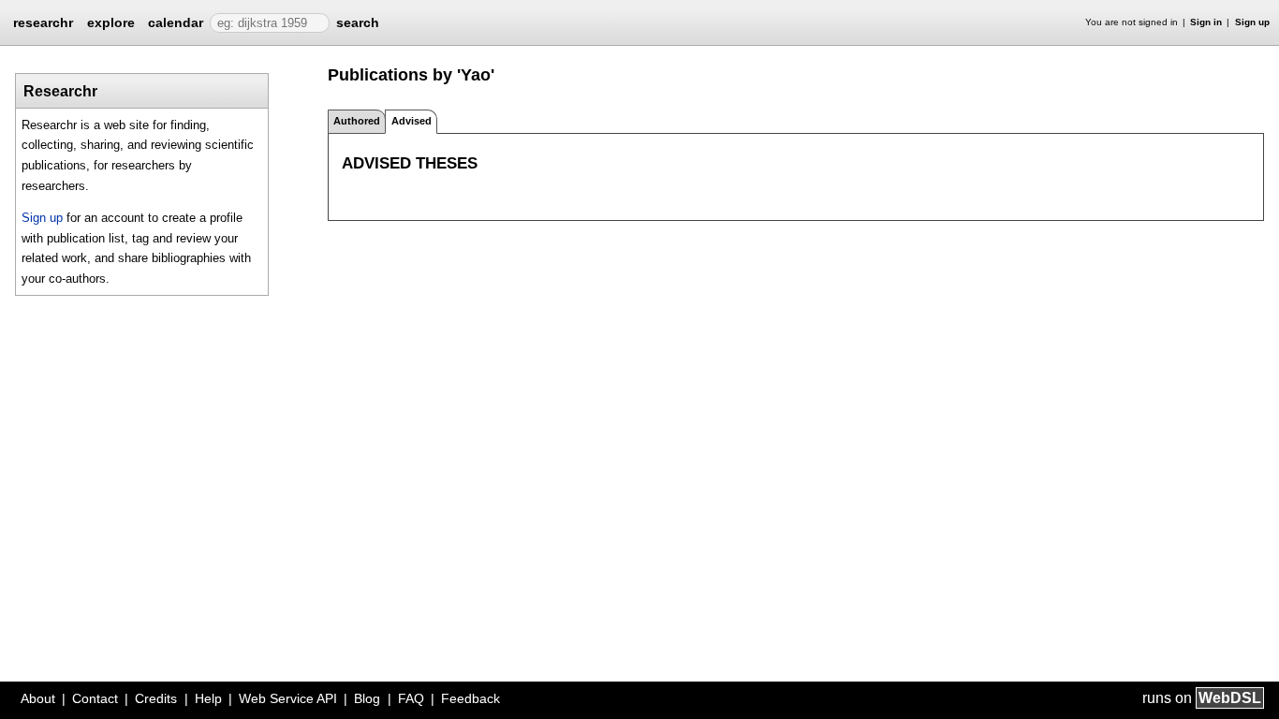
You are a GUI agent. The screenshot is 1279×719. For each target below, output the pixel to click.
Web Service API (288, 698)
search (357, 22)
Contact (95, 698)
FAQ (411, 698)
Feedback (470, 698)
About (38, 698)
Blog (367, 698)
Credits (156, 698)
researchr (43, 21)
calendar (175, 22)
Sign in (1206, 22)
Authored (356, 120)
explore (111, 22)
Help (208, 698)
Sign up (1252, 22)
